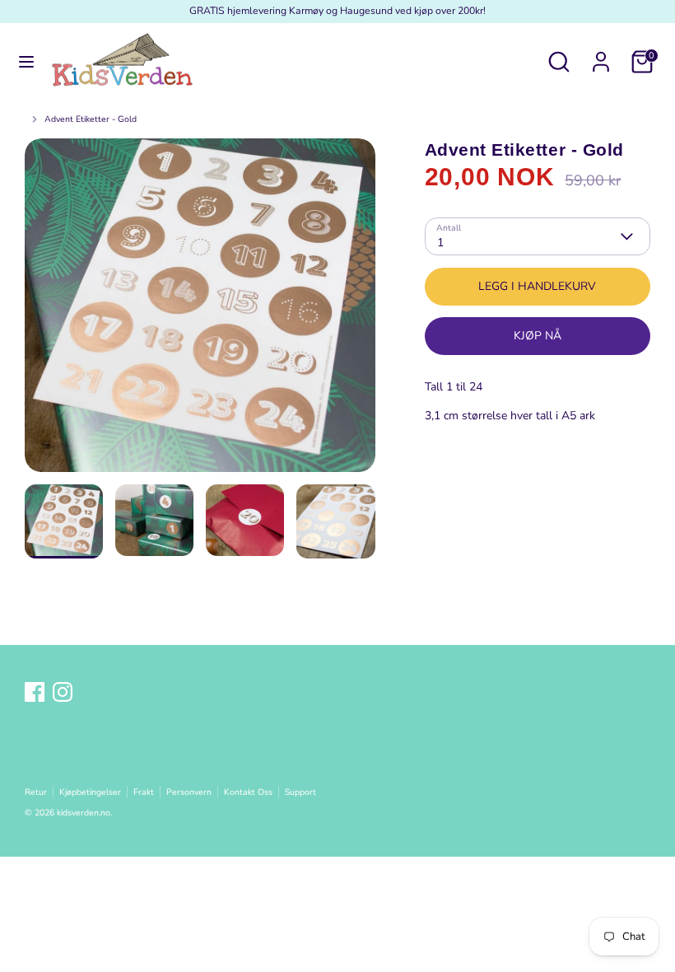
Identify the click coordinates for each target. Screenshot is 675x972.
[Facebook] (34, 692)
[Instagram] (62, 692)
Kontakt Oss (248, 792)
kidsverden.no (83, 812)
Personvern (189, 792)
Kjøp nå (537, 335)
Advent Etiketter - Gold (90, 119)
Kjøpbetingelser (90, 792)
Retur (36, 792)
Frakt (143, 792)
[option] (200, 311)
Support (300, 792)
